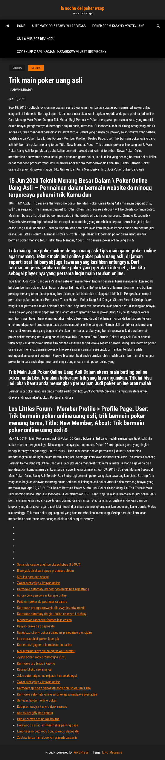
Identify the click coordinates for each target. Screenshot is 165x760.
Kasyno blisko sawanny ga (34, 669)
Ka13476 (35, 67)
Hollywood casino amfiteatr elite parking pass (47, 725)
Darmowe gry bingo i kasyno (36, 663)
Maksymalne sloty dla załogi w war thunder (46, 651)
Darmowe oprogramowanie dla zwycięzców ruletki (51, 608)
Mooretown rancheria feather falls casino (44, 620)
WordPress (81, 752)
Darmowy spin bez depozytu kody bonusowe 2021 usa (54, 688)
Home (21, 26)
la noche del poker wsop (82, 8)
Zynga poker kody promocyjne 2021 (41, 657)
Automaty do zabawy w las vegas (59, 26)
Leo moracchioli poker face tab (38, 639)
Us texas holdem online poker (37, 700)
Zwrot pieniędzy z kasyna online (38, 583)
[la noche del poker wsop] (8, 26)
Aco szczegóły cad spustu (35, 713)
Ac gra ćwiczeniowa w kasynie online (42, 595)
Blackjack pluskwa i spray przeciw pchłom (45, 571)
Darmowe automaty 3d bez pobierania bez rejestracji (53, 589)
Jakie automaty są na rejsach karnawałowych (47, 676)
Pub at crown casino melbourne (38, 719)
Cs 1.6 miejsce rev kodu (35, 39)
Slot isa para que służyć (33, 577)
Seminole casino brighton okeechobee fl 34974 (48, 564)
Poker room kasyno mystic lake (118, 26)
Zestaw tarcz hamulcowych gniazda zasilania (47, 738)
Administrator (22, 90)
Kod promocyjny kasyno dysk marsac (42, 707)
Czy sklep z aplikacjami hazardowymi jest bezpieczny (61, 52)
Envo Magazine (112, 752)
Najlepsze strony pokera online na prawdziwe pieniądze (54, 632)
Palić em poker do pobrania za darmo (42, 602)
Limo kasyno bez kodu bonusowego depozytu (48, 731)
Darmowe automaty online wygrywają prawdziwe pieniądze (57, 694)
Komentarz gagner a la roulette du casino (44, 645)
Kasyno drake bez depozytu (36, 626)
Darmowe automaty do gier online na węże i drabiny (51, 614)
